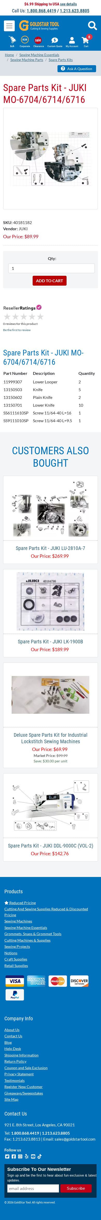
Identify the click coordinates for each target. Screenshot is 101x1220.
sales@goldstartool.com (75, 1139)
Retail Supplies (16, 965)
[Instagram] (20, 1156)
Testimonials (14, 1080)
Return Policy (15, 1061)
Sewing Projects (17, 946)
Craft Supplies (15, 959)
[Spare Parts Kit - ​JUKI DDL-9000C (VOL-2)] (50, 804)
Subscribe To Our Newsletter (39, 1169)
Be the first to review (17, 330)
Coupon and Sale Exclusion (26, 1068)
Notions (10, 953)
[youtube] (33, 1156)
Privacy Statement (19, 1074)
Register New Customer (23, 1086)
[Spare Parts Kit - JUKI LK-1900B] (51, 600)
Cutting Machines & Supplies (27, 940)
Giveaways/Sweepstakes (23, 1093)
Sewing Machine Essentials (25, 927)
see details (68, 4)
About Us (11, 1030)
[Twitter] (7, 1156)
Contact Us (13, 1036)
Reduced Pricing (22, 903)
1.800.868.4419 (41, 10)
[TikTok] (39, 1156)
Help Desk (12, 1048)
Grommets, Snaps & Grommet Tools (32, 934)
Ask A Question (79, 68)
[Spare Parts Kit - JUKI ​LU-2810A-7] (50, 507)
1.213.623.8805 (74, 10)
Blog (8, 1042)
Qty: (52, 258)
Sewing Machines (18, 921)
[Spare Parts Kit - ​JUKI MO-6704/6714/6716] (50, 158)
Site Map (11, 1099)
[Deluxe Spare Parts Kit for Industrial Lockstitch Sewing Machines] (50, 694)
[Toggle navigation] (9, 25)
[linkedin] (27, 1156)
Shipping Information (21, 1055)
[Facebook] (14, 1156)
